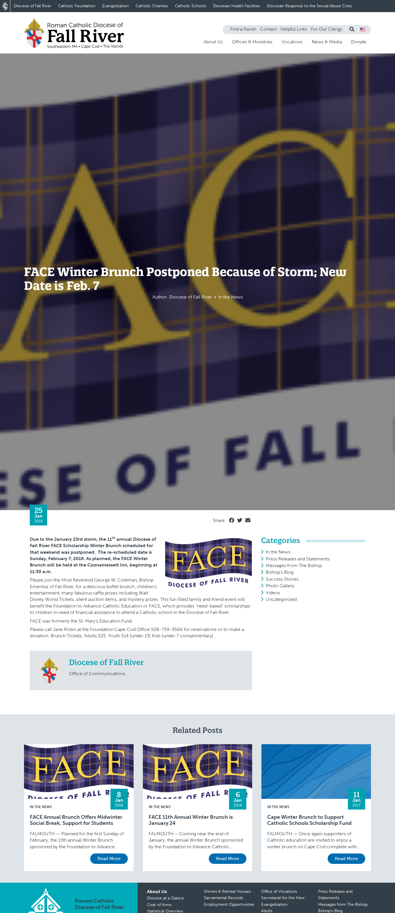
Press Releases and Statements (298, 559)
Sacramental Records (223, 897)
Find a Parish (243, 29)
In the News (278, 552)
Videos (273, 592)
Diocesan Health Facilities (236, 5)
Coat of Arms (159, 904)
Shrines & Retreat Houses (227, 891)
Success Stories (282, 579)
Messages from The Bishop (294, 565)
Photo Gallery (280, 585)
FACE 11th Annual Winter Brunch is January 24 (191, 820)
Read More (109, 858)
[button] (362, 29)
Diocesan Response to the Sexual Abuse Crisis (309, 5)
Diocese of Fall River (32, 5)
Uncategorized (281, 599)
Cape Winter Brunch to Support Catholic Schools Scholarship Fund (309, 820)
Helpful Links (293, 29)
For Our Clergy (326, 29)
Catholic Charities (152, 5)
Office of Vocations (279, 891)
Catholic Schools (190, 5)
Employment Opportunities (229, 904)
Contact (268, 29)
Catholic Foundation (76, 5)
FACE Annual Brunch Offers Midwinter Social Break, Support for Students (76, 820)
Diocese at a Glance (165, 898)
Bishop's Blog (280, 572)
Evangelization (115, 5)
